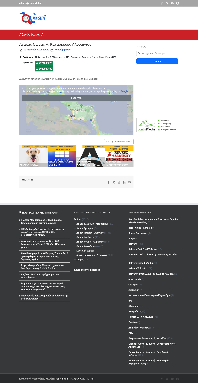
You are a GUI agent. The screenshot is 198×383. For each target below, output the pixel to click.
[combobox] (157, 53)
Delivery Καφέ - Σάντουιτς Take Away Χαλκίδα (152, 254)
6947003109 (45, 69)
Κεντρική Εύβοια (85, 250)
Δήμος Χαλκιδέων (86, 246)
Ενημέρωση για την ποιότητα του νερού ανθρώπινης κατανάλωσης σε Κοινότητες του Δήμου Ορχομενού (43, 286)
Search (157, 61)
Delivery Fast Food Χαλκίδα (142, 249)
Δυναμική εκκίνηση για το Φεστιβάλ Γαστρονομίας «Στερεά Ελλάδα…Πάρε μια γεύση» (43, 244)
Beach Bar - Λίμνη (137, 233)
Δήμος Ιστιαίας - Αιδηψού (90, 232)
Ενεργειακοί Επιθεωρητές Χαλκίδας (147, 338)
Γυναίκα (132, 322)
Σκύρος (80, 259)
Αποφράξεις (135, 311)
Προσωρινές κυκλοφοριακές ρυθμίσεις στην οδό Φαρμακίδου (44, 297)
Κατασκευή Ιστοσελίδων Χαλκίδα (36, 378)
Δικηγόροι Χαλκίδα (138, 327)
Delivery (132, 244)
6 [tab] (87, 169)
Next (130, 155)
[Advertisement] (126, 17)
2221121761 (87, 378)
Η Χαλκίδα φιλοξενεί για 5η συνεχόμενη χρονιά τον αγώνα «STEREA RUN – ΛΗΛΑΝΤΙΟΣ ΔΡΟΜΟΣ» (42, 232)
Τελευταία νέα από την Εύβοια (40, 212)
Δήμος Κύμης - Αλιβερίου (90, 241)
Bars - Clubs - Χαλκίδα (140, 227)
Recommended (118, 141)
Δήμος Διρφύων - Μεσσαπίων (92, 224)
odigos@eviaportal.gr (30, 3)
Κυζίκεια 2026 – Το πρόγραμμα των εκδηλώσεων (40, 276)
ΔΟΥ (130, 333)
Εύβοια (77, 219)
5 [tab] (82, 169)
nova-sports (134, 279)
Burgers (132, 238)
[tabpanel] (33, 156)
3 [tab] (74, 169)
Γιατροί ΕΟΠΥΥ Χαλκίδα (140, 316)
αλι (130, 300)
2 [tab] (69, 169)
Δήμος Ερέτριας (84, 228)
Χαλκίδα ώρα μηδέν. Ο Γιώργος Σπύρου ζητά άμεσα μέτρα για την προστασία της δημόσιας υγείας (44, 256)
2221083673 (45, 63)
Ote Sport (133, 284)
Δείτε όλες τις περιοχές (87, 269)
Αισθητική (133, 290)
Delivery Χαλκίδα (137, 268)
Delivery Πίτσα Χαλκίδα (140, 263)
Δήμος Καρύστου (85, 237)
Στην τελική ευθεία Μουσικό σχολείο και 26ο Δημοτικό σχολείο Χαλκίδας (42, 267)
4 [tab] (78, 169)
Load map (76, 98)
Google (124, 91)
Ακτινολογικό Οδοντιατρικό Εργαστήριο (149, 295)
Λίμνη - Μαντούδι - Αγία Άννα (91, 255)
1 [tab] (65, 169)
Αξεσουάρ (133, 306)
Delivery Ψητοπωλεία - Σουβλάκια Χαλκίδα (151, 274)
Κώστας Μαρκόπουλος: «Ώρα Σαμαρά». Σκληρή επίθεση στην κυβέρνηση (41, 221)
